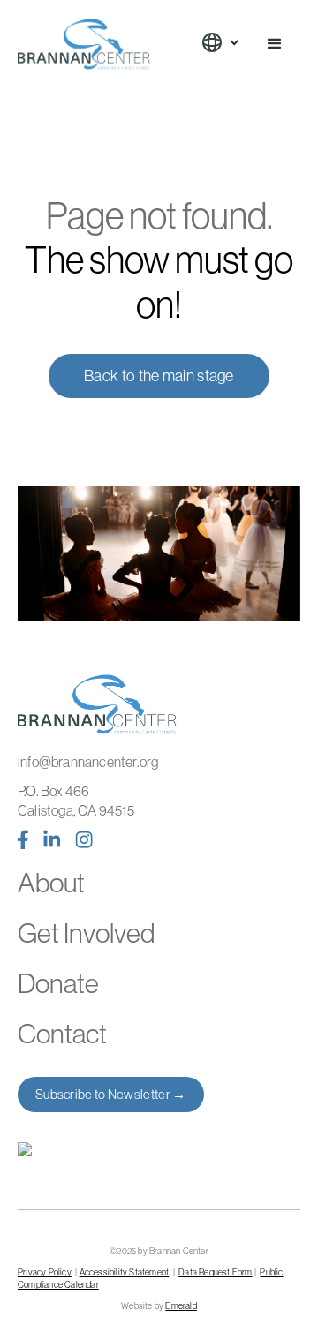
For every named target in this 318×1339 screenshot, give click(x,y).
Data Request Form (215, 1272)
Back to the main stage (159, 376)
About (51, 883)
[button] (229, 42)
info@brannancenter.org (88, 762)
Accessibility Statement (125, 1272)
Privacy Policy (45, 1272)
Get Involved (86, 933)
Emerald (180, 1306)
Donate (58, 983)
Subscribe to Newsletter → (110, 1094)
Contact (62, 1034)
